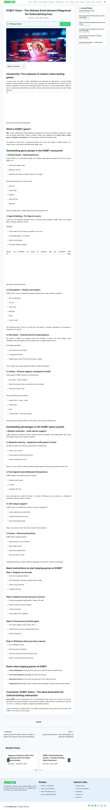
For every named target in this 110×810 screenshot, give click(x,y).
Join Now (66, 24)
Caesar (32, 18)
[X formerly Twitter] (105, 805)
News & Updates (43, 2)
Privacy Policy (80, 786)
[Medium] (95, 805)
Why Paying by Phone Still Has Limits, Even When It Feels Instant (92, 16)
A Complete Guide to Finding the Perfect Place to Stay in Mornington (91, 29)
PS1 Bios (35, 2)
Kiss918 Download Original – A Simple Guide (90, 42)
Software (72, 2)
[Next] (69, 760)
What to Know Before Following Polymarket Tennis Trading (92, 23)
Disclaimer (79, 791)
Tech (67, 2)
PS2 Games (52, 2)
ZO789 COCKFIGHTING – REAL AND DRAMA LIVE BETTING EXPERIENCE (58, 734)
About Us (78, 797)
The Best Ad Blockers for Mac (86, 10)
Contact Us (99, 2)
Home (30, 2)
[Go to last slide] (8, 760)
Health (77, 2)
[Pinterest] (92, 805)
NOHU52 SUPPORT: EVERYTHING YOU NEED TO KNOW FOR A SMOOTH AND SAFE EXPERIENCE (19, 734)
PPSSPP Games (60, 2)
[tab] (35, 770)
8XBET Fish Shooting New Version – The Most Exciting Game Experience (53, 757)
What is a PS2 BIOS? (47, 786)
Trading (93, 2)
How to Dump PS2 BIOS (48, 794)
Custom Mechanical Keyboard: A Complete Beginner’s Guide (90, 36)
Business (82, 2)
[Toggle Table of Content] (22, 66)
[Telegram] (98, 805)
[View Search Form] (104, 2)
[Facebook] (89, 805)
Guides (88, 2)
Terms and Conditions (82, 788)
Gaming (47, 18)
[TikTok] (101, 805)
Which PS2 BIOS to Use (48, 791)
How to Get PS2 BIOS (47, 788)
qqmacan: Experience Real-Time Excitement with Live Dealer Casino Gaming (21, 757)
